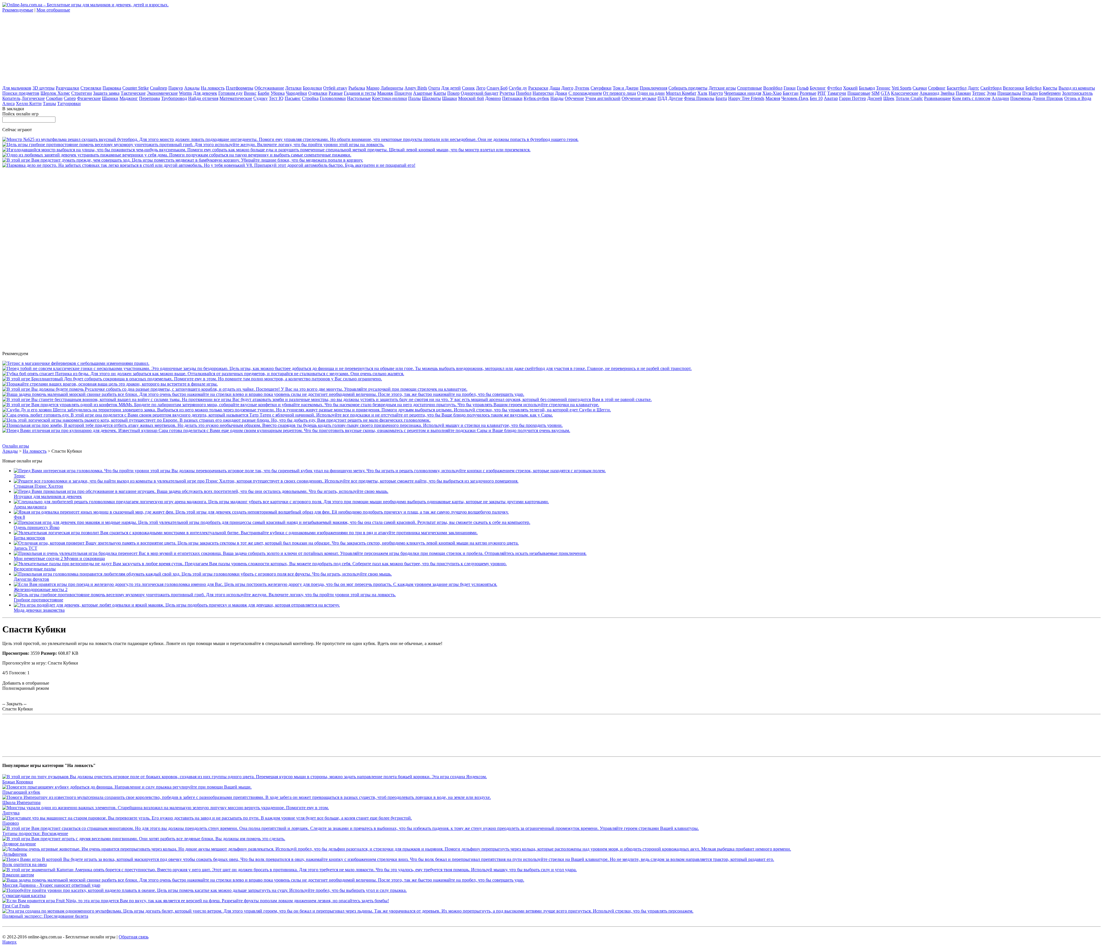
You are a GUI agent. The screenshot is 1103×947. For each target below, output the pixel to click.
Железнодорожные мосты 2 (41, 589)
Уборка (278, 93)
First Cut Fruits (16, 905)
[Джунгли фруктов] (203, 574)
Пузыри (1030, 93)
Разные (336, 93)
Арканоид (929, 93)
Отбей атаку (335, 88)
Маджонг (128, 98)
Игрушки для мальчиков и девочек (48, 496)
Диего (567, 88)
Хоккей (850, 88)
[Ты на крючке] (203, 373)
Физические (89, 98)
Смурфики (601, 88)
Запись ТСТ (25, 548)
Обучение (574, 98)
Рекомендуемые (17, 9)
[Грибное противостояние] (193, 144)
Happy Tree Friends (746, 98)
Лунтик (581, 88)
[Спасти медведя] (182, 160)
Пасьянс (293, 98)
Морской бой (471, 98)
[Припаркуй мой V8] (208, 165)
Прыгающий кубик (21, 792)
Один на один (651, 93)
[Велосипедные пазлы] (260, 563)
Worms (185, 93)
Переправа (149, 98)
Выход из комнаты (1076, 88)
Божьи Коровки (17, 781)
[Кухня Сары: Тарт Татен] (277, 415)
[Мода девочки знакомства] (177, 605)
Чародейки (296, 93)
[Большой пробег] (266, 149)
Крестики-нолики (389, 98)
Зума (991, 93)
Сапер (70, 98)
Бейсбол (1033, 88)
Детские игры (722, 88)
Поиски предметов (20, 93)
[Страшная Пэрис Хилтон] (266, 481)
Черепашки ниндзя (742, 93)
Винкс (250, 93)
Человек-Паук (795, 98)
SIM (875, 93)
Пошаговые (858, 93)
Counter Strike (135, 88)
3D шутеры (43, 88)
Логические (33, 98)
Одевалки (317, 93)
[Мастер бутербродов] (290, 139)
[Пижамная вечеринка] (176, 154)
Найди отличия (203, 98)
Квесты (1050, 88)
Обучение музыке (639, 98)
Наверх (9, 942)
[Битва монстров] (246, 532)
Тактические (133, 93)
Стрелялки (90, 88)
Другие (675, 98)
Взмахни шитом (18, 874)
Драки (561, 93)
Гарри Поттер (852, 98)
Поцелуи (403, 93)
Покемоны (1020, 98)
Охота (434, 88)
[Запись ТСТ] (266, 543)
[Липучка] (165, 807)
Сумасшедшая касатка (24, 895)
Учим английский (602, 98)
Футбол (834, 88)
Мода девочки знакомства (39, 610)
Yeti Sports (901, 88)
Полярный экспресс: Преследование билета (45, 916)
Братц (721, 98)
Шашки (449, 98)
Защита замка (106, 93)
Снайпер (158, 88)
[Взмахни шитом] (289, 869)
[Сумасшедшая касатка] (204, 890)
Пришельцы (1009, 93)
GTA (885, 93)
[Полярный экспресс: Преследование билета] (347, 911)
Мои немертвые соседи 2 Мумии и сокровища (59, 558)
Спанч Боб (497, 88)
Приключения (653, 88)
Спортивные (749, 88)
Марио (372, 88)
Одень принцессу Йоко (36, 527)
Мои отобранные (53, 9)
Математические (235, 98)
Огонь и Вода (1077, 98)
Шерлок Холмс (55, 93)
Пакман (963, 93)
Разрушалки (67, 88)
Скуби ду (518, 88)
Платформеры (239, 88)
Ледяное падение (19, 843)
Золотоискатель (1077, 93)
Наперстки (543, 93)
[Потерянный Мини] (300, 404)
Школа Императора (21, 802)
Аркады (192, 88)
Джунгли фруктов (31, 579)
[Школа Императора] (246, 797)
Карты (439, 93)
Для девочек (205, 93)
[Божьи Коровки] (244, 776)
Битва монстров (29, 537)
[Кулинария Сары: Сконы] (286, 430)
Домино (493, 98)
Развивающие (937, 98)
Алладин (1000, 98)
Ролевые (808, 93)
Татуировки (69, 103)
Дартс (973, 88)
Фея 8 (19, 517)
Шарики (110, 98)
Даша (554, 88)
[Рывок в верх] (347, 368)
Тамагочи (836, 93)
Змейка (947, 93)
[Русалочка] (234, 389)
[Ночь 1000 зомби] (282, 425)
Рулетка (507, 93)
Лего (480, 88)
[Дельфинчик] (396, 849)
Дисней (874, 98)
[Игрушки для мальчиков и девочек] (201, 491)
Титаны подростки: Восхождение (35, 833)
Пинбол (523, 93)
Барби (263, 93)
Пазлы (414, 98)
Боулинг (818, 88)
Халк (702, 93)
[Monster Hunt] (110, 383)
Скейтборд (991, 88)
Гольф (803, 88)
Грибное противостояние (38, 599)
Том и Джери (626, 88)
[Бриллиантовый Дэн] (192, 378)
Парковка (112, 88)
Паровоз (10, 823)
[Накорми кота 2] (216, 420)
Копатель (11, 98)
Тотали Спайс (909, 98)
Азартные (422, 93)
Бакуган (791, 93)
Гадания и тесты (360, 93)
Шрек (888, 98)
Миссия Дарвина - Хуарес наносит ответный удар (51, 885)
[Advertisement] (45, 48)
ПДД (662, 98)
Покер (453, 93)
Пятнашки (512, 98)
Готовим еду (230, 93)
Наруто (716, 93)
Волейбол (772, 88)
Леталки (293, 88)
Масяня (772, 98)
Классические (904, 93)
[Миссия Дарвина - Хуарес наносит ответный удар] (263, 394)
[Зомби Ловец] (327, 399)
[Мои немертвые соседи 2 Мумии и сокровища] (300, 553)
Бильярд (867, 88)
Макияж (385, 93)
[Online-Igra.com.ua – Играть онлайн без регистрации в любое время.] (85, 4)
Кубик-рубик (536, 98)
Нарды (557, 98)
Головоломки (333, 98)
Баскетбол (957, 88)
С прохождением (585, 93)
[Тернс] (310, 470)
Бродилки (312, 88)
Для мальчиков (16, 88)
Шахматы (431, 98)
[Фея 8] (261, 512)
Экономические (162, 93)
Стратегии (81, 93)
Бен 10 (816, 98)
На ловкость (213, 88)
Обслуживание (269, 88)
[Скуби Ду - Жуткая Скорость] (306, 409)
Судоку (260, 98)
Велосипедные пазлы (35, 568)
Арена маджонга (30, 506)
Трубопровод (174, 98)
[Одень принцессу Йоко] (272, 522)
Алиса (8, 103)
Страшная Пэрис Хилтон (38, 486)
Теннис (883, 88)
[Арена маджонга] (281, 501)
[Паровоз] (207, 818)
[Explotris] (75, 363)
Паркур (175, 88)
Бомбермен (1050, 93)
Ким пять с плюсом (971, 98)
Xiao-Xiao (772, 93)
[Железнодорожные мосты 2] (255, 584)
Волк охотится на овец (24, 864)
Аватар (831, 98)
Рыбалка (356, 88)
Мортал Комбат (681, 93)
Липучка (11, 812)
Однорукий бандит (479, 93)
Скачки (920, 88)
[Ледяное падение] (143, 838)
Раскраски (538, 88)
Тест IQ (276, 98)
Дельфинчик (14, 854)
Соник (468, 88)
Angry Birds (415, 88)
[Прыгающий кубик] (127, 787)
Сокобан (54, 98)
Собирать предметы (687, 88)
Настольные (359, 98)
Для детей (451, 88)
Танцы (49, 103)
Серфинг (937, 88)
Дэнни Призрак (1047, 98)
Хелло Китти (29, 103)
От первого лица (619, 93)
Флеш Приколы (699, 98)
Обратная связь (134, 936)
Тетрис (979, 93)
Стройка (310, 98)
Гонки (790, 88)
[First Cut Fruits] (195, 900)
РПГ (821, 93)
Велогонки (1013, 88)
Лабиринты (392, 88)
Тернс (19, 475)
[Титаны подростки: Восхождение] (350, 828)
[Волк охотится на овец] (388, 859)
